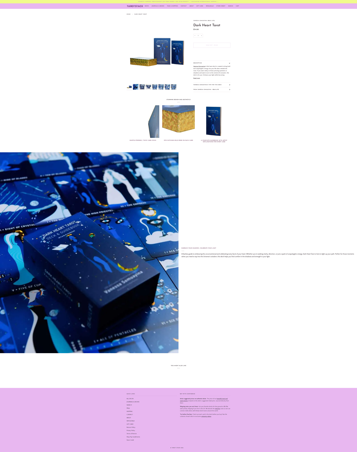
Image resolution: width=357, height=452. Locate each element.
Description (197, 63)
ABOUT (129, 418)
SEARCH (129, 405)
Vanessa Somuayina (199, 66)
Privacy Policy (131, 430)
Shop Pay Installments (133, 437)
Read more (196, 78)
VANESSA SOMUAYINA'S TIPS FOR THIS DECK (207, 84)
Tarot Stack (176, 447)
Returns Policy (131, 427)
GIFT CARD (130, 424)
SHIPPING (130, 411)
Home (128, 14)
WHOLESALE (131, 421)
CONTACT (130, 414)
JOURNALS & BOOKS (133, 402)
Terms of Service (132, 433)
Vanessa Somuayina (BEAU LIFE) (204, 20)
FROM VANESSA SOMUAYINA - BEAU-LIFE (206, 89)
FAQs (128, 408)
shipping (217, 408)
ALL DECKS (130, 398)
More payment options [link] (200, 56)
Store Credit (130, 440)
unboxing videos (206, 416)
